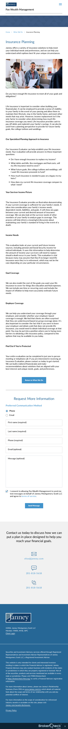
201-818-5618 (34, 573)
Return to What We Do (34, 380)
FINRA (15, 631)
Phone (12, 411)
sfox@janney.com (34, 559)
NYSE (21, 631)
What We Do (18, 32)
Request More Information (34, 399)
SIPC (26, 631)
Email (11, 415)
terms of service (29, 496)
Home (8, 32)
